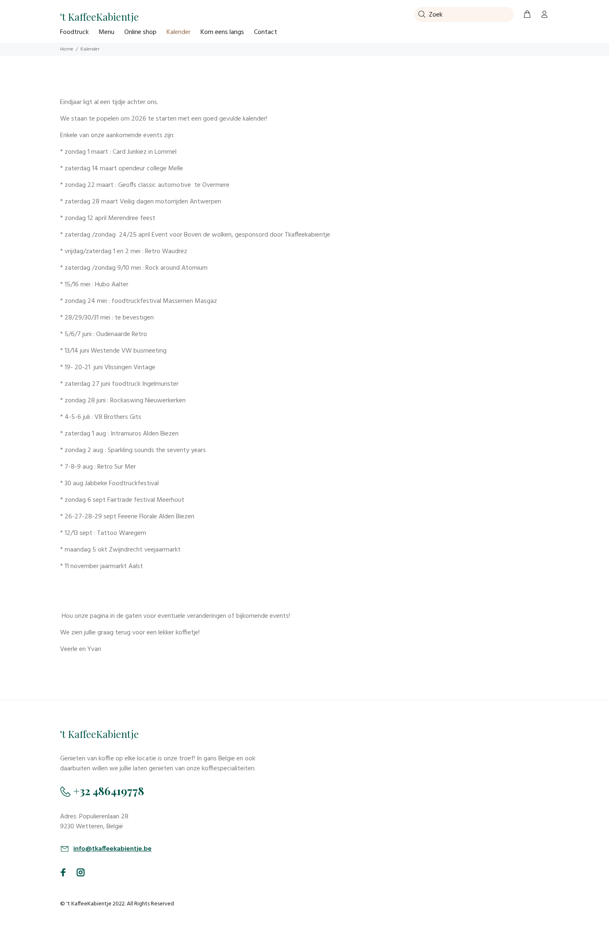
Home (66, 49)
